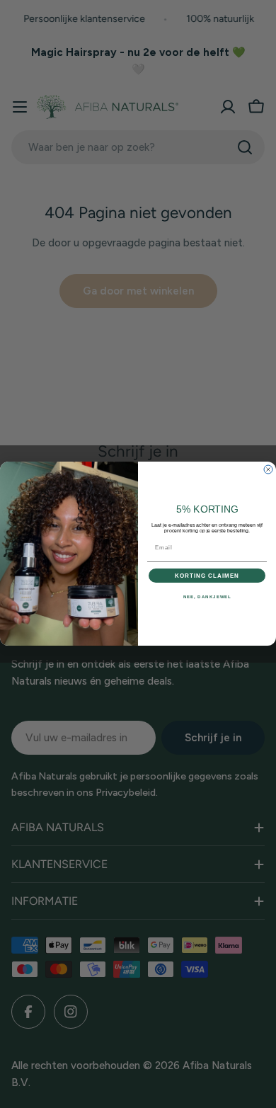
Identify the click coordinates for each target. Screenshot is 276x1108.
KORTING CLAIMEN (207, 576)
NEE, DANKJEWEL (207, 597)
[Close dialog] (268, 469)
